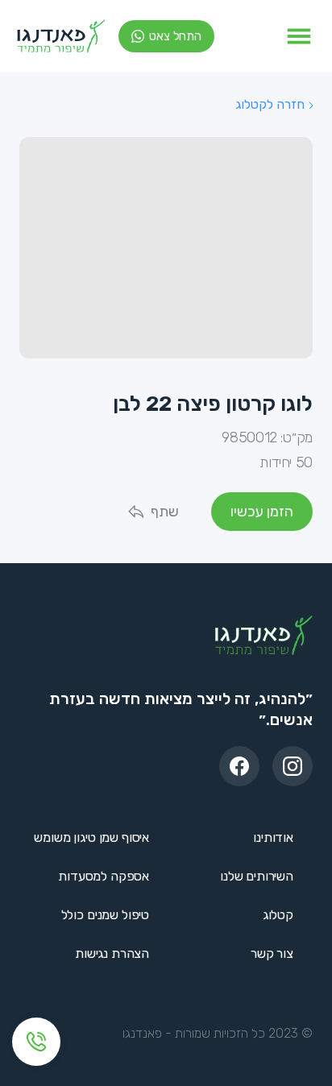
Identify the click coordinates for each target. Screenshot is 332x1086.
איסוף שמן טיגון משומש (91, 837)
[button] (299, 36)
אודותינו (273, 837)
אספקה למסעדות (103, 876)
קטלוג (278, 914)
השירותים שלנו (256, 876)
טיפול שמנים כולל (105, 914)
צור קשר (272, 953)
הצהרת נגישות (112, 953)
